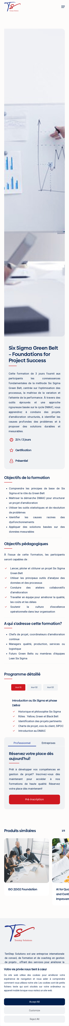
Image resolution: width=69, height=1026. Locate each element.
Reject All (34, 1019)
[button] (63, 6)
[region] (34, 995)
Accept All (34, 1002)
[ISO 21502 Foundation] (26, 860)
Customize (34, 1010)
